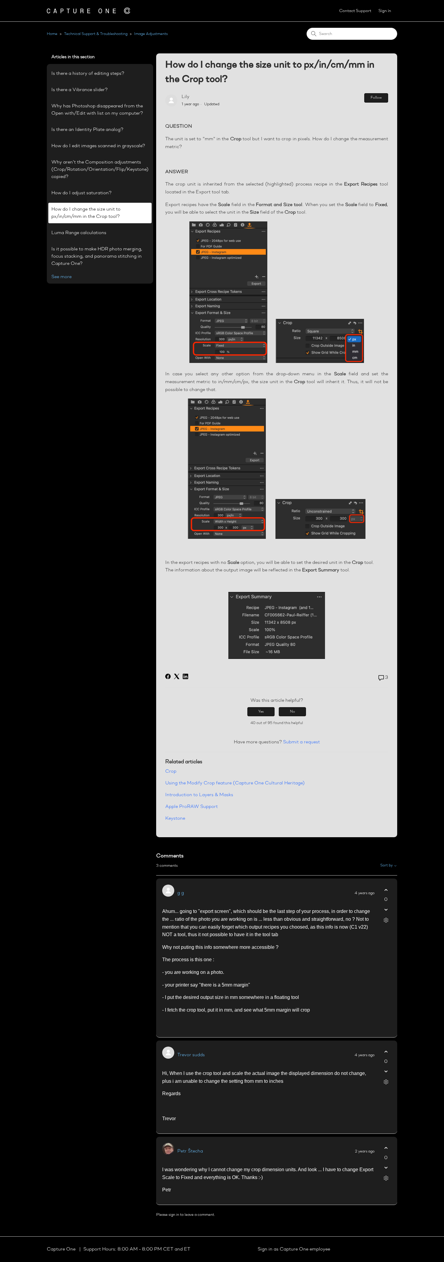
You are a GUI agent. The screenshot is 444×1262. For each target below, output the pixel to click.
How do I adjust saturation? (81, 193)
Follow (376, 98)
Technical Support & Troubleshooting (95, 34)
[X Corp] (176, 676)
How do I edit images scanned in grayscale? (98, 146)
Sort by (387, 865)
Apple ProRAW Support (191, 806)
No (292, 712)
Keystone (175, 818)
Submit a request (301, 742)
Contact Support (355, 11)
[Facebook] (168, 676)
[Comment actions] (386, 920)
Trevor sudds (191, 1055)
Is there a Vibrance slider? (79, 89)
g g (180, 893)
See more (61, 277)
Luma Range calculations (78, 232)
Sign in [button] (384, 11)
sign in (174, 1215)
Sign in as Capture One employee (294, 1249)
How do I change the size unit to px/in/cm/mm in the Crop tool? (86, 213)
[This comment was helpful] (386, 890)
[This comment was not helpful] (386, 909)
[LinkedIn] (185, 676)
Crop (170, 771)
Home (52, 34)
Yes (261, 712)
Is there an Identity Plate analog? (87, 129)
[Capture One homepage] (88, 10)
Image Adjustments (151, 34)
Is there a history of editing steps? (87, 73)
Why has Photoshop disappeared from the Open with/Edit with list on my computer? (97, 110)
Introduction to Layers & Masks (199, 795)
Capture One (62, 1249)
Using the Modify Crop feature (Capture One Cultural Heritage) (235, 783)
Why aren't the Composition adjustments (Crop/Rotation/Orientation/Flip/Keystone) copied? (100, 169)
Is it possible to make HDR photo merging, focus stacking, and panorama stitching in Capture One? (96, 256)
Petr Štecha (190, 1151)
